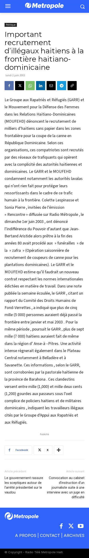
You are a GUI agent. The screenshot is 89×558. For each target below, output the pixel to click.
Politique (11, 24)
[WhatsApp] (30, 85)
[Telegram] (61, 85)
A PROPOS (25, 535)
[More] (58, 450)
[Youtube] (81, 526)
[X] (19, 85)
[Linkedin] (40, 85)
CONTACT (50, 535)
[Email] (51, 85)
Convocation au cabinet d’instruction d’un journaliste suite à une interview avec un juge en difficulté (65, 487)
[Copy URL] (72, 85)
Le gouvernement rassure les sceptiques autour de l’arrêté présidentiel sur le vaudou (24, 485)
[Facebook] (9, 85)
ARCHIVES (74, 535)
